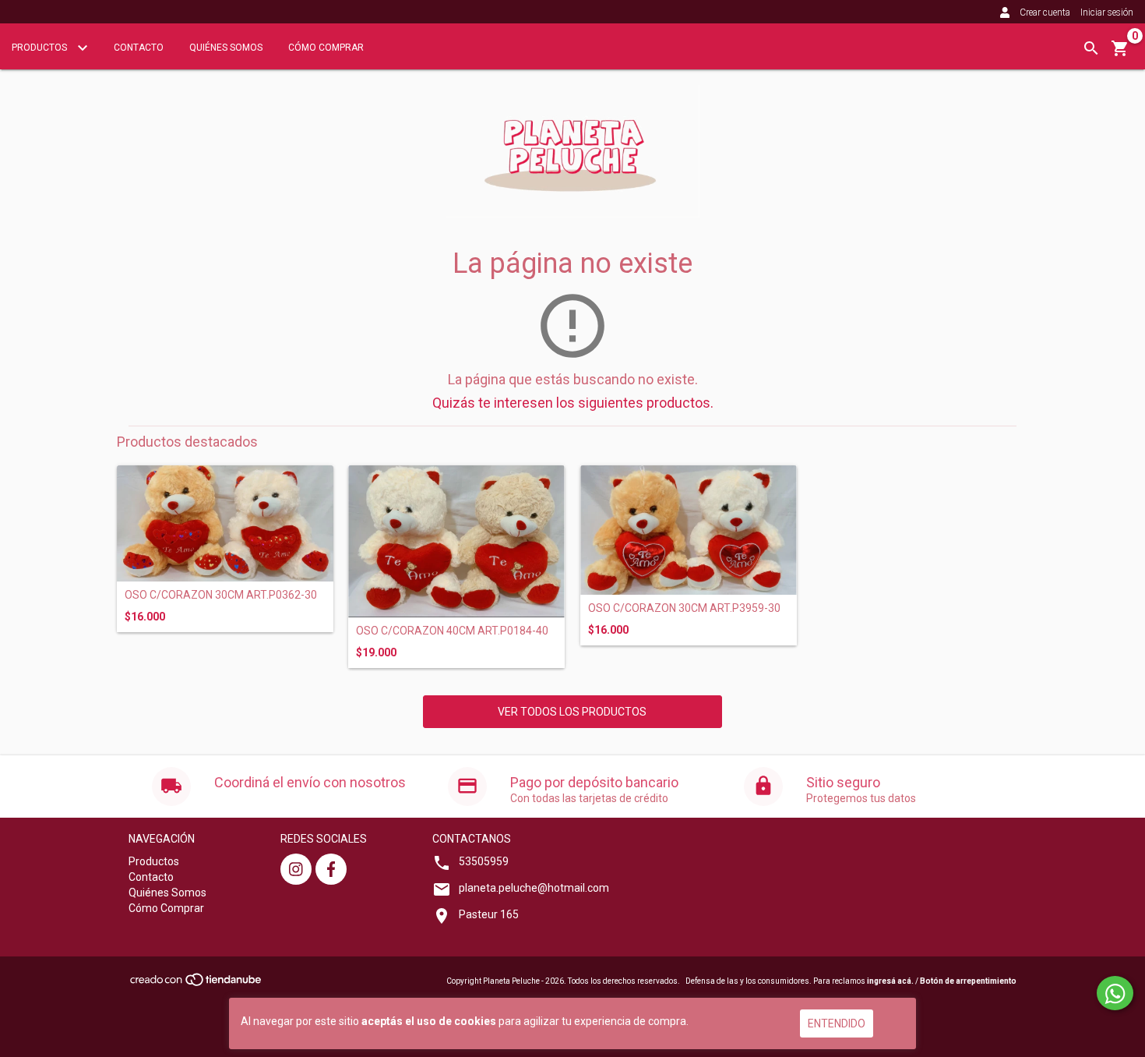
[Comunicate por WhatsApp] (1115, 993)
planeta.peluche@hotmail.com (534, 888)
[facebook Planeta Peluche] (331, 869)
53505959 (484, 861)
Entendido (836, 1023)
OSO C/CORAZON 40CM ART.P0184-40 (452, 631)
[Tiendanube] (197, 984)
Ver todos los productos (572, 711)
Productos (40, 47)
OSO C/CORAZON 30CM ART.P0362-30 (221, 595)
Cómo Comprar (326, 47)
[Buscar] (1091, 48)
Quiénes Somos (225, 47)
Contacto (139, 47)
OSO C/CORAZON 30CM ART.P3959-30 (684, 608)
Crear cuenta (1045, 12)
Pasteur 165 (489, 914)
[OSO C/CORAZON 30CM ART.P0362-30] (225, 523)
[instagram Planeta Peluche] (296, 869)
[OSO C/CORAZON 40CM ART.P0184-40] (456, 541)
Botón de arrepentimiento (968, 981)
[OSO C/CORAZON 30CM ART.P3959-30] (688, 530)
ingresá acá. (890, 981)
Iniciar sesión (1106, 12)
